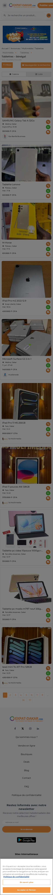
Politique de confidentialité (16, 877)
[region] (26, 877)
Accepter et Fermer (26, 890)
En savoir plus (26, 882)
